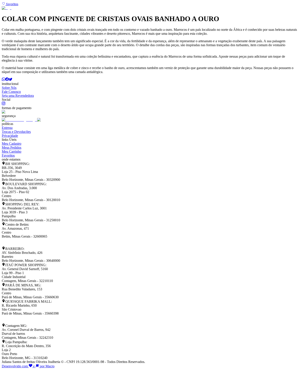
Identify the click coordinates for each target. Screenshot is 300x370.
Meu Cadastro (11, 143)
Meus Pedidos (11, 147)
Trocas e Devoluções (16, 132)
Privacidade (10, 135)
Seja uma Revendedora (18, 95)
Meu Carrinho (11, 151)
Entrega (7, 128)
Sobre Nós (9, 88)
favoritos (11, 4)
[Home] (6, 8)
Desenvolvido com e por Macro (28, 366)
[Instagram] (3, 104)
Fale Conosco (11, 91)
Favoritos (8, 155)
